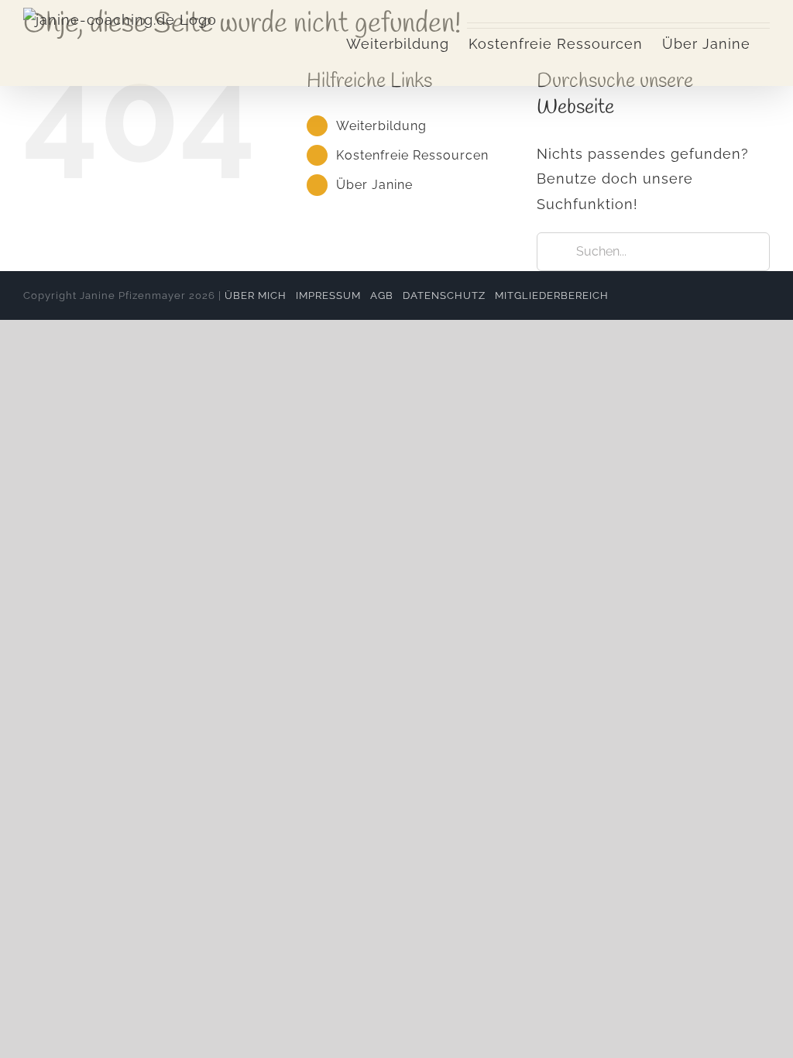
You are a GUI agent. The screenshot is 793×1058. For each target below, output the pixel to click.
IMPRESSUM (328, 295)
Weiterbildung (381, 126)
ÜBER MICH (256, 295)
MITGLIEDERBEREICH (552, 295)
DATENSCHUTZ (444, 295)
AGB (381, 295)
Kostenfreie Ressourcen (412, 155)
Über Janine (374, 184)
